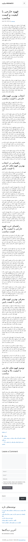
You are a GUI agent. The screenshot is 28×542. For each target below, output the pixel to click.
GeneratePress (22, 540)
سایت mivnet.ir (7, 3)
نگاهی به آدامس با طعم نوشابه (9, 520)
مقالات (5, 436)
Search (4, 496)
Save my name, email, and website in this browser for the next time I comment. (14, 482)
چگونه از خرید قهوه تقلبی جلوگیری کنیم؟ (11, 522)
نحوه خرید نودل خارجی (7, 518)
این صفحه (4, 432)
